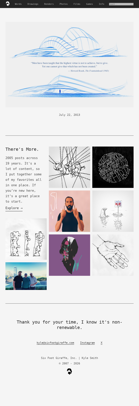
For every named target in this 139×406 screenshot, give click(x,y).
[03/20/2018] (69, 231)
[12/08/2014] (113, 187)
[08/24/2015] (69, 187)
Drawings (33, 4)
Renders (49, 4)
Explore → (14, 208)
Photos (64, 4)
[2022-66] (113, 231)
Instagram (87, 342)
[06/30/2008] (26, 259)
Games (89, 4)
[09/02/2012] (69, 275)
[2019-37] (26, 289)
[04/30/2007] (113, 275)
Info (101, 4)
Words (18, 4)
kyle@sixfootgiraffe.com (55, 342)
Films (77, 4)
